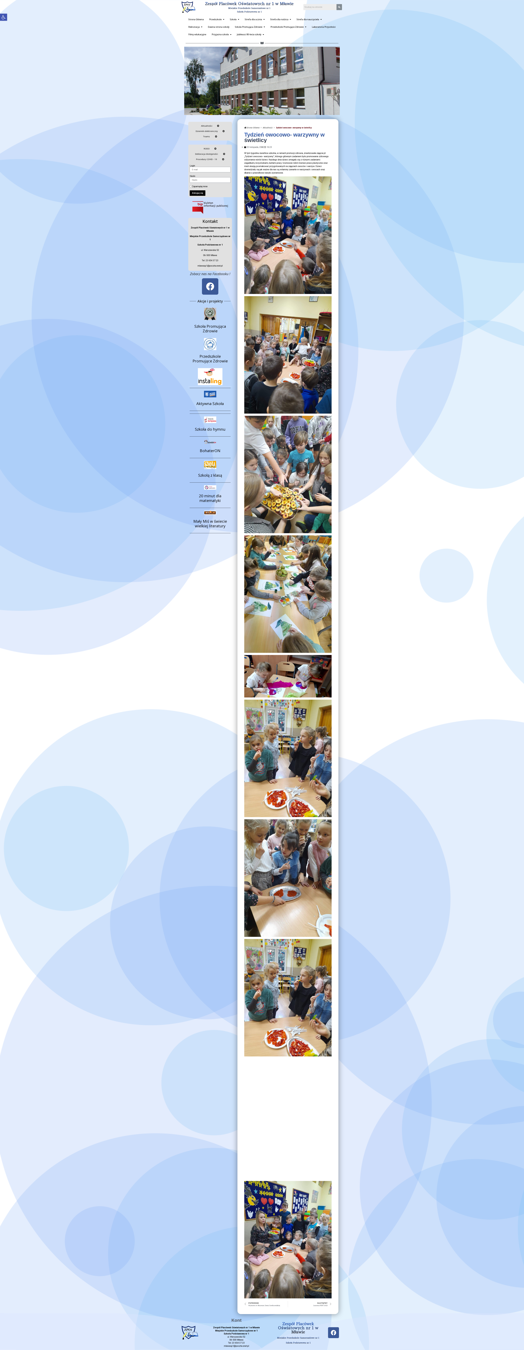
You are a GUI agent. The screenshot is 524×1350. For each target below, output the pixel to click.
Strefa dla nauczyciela (308, 19)
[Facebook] (210, 286)
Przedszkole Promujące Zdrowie (287, 26)
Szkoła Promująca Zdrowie (248, 26)
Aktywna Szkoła (210, 403)
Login (192, 166)
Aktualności (268, 127)
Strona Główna (196, 19)
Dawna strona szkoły (218, 26)
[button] (3, 17)
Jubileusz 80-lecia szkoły (249, 34)
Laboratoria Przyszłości (324, 26)
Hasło (192, 176)
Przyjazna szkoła (220, 34)
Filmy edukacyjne (197, 34)
